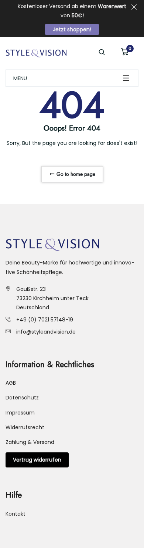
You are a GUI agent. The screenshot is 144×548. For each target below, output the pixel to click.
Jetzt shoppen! (72, 29)
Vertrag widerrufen (37, 459)
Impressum (20, 412)
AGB (11, 383)
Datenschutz (22, 397)
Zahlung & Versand (30, 442)
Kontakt (15, 513)
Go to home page (75, 174)
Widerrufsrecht (25, 427)
